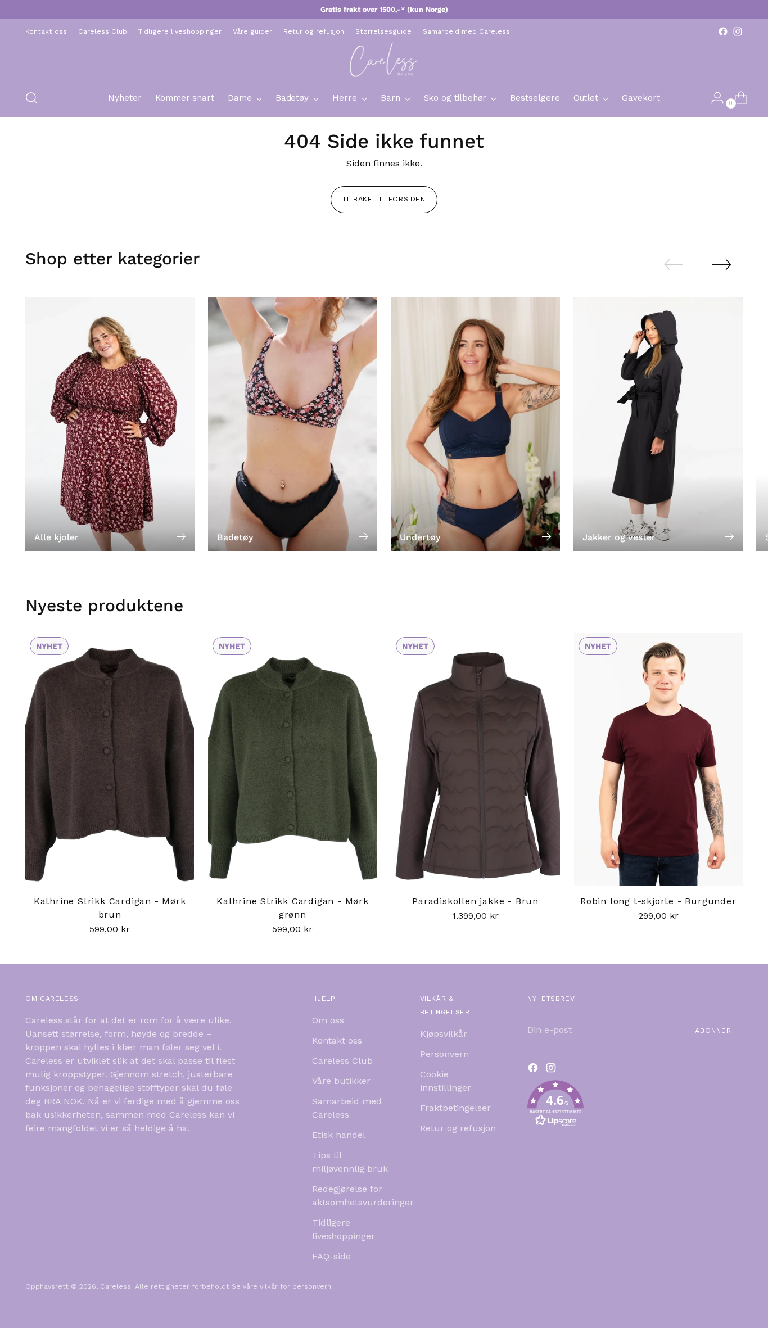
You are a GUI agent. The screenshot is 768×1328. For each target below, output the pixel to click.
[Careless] (384, 59)
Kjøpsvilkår (443, 1033)
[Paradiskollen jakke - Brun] (475, 759)
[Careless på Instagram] (738, 31)
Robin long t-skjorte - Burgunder (658, 901)
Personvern (444, 1054)
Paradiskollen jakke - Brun (475, 901)
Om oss (328, 1020)
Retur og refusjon (458, 1128)
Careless (115, 1286)
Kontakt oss (337, 1040)
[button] (635, 1106)
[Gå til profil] (713, 98)
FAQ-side (331, 1256)
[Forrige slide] (673, 265)
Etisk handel (338, 1135)
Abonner (713, 1030)
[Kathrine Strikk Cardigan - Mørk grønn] (292, 759)
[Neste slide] (722, 264)
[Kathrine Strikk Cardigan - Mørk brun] (109, 759)
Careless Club (342, 1060)
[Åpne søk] (31, 98)
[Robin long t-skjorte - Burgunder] (658, 759)
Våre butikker (341, 1081)
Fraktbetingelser (455, 1108)
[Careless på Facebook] (723, 31)
